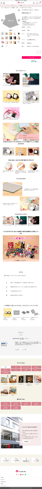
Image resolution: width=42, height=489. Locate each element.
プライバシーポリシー (4, 485)
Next (19, 20)
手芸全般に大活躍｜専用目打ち (28, 24)
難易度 (21, 5)
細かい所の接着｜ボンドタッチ (28, 23)
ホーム (2, 7)
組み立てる (7, 7)
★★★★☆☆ (29, 43)
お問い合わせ (3, 479)
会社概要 (2, 477)
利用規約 (2, 483)
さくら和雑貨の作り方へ (31, 39)
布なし (17, 7)
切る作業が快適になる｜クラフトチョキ (29, 22)
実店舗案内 (26, 441)
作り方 (12, 5)
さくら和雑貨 (12, 7)
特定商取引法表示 (3, 481)
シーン (29, 5)
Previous (2, 20)
